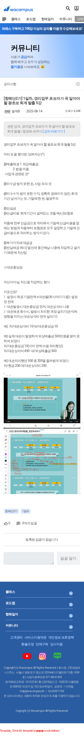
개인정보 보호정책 (61, 637)
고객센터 (16, 637)
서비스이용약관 (35, 637)
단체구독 (42, 644)
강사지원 (56, 644)
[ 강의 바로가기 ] (54, 131)
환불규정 (27, 644)
